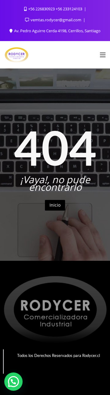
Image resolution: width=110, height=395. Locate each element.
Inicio (55, 205)
